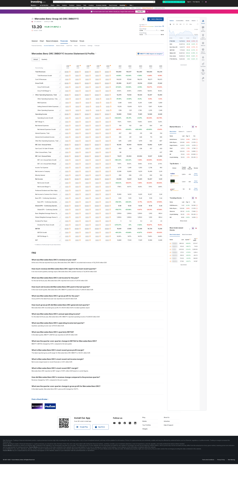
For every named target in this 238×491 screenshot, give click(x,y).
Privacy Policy (221, 459)
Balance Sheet (60, 45)
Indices (172, 20)
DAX (171, 44)
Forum (82, 41)
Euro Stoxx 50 (173, 47)
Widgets (145, 429)
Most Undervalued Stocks (176, 229)
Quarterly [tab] (44, 59)
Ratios (76, 45)
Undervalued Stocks (160, 8)
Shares (34, 8)
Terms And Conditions (208, 459)
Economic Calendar (101, 5)
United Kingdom (60, 8)
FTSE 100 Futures (174, 59)
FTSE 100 (172, 41)
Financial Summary (37, 45)
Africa (132, 8)
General (34, 41)
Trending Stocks (176, 198)
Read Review (196, 174)
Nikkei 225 (173, 53)
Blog (143, 417)
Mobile (144, 421)
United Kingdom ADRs (71, 8)
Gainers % (181, 131)
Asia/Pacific (110, 8)
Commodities (179, 20)
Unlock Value (158, 26)
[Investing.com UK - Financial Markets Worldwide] (38, 2)
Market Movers (175, 127)
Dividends (83, 45)
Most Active (51, 8)
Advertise (167, 421)
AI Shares (138, 8)
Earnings (90, 45)
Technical (73, 41)
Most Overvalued (187, 234)
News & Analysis (52, 41)
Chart (42, 41)
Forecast (97, 45)
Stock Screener (113, 5)
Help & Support (168, 425)
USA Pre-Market (118, 8)
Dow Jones (173, 56)
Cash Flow (69, 45)
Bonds (187, 20)
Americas (87, 8)
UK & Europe (94, 8)
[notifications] (202, 2)
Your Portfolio (146, 425)
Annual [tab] (36, 59)
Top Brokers (174, 164)
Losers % (189, 131)
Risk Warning (231, 459)
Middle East (102, 8)
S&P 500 (172, 50)
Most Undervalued (175, 234)
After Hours (127, 8)
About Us (166, 417)
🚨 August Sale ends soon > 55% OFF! (174, 2)
